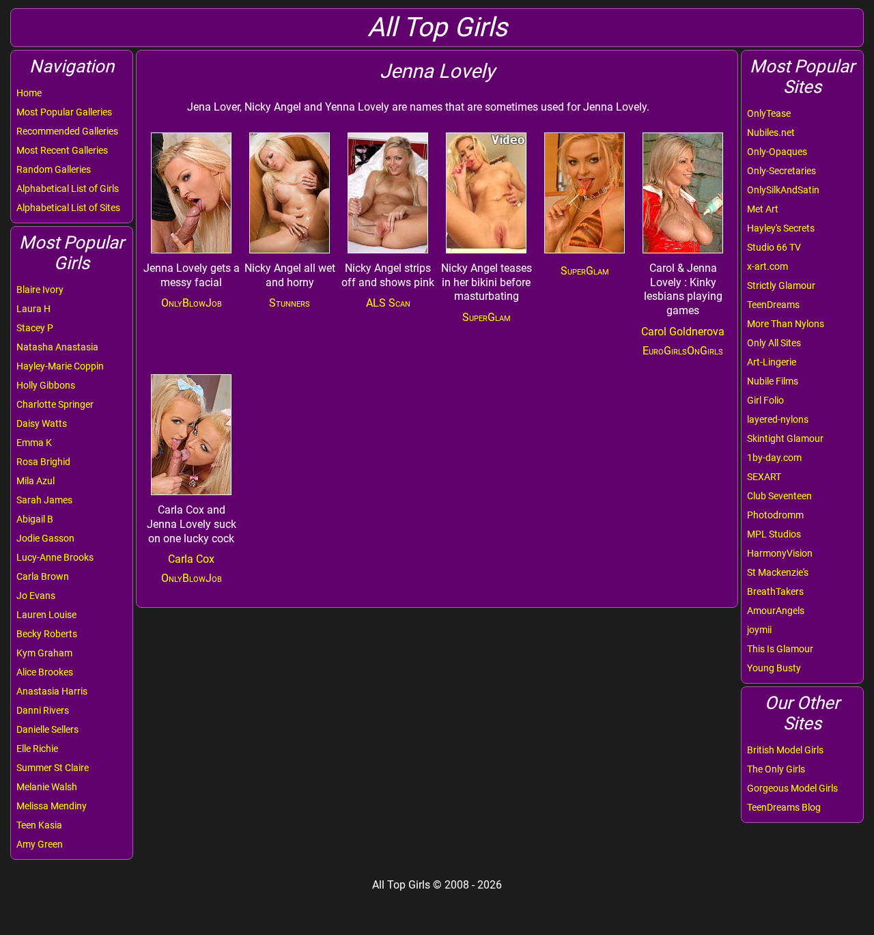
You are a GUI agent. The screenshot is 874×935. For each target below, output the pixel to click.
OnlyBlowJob (191, 302)
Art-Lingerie (771, 362)
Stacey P (34, 327)
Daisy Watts (41, 423)
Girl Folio (765, 400)
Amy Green (39, 844)
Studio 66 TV (774, 247)
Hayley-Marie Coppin (60, 366)
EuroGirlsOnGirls (683, 350)
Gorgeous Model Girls (792, 788)
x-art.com (767, 266)
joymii (759, 629)
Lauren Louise (46, 614)
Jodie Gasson (45, 538)
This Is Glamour (780, 648)
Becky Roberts (46, 633)
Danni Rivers (42, 710)
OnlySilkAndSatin (783, 189)
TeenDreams (773, 304)
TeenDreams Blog (784, 807)
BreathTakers (775, 591)
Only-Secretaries (781, 170)
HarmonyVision (780, 553)
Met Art (762, 209)
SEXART (764, 476)
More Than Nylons (785, 323)
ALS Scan (388, 302)
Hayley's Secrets (781, 228)
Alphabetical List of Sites (68, 207)
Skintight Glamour (785, 438)
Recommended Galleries (67, 131)
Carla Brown (42, 576)
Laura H (33, 308)
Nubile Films (772, 381)
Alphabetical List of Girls (67, 188)
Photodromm (775, 515)
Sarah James (44, 499)
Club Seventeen (779, 495)
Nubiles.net (771, 132)
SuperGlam (486, 317)
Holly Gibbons (45, 385)
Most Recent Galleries (62, 150)
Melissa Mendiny (51, 805)
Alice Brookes (44, 672)
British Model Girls (785, 749)
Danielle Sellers (47, 729)
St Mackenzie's (777, 572)
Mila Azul (35, 480)
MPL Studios (774, 534)
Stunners (289, 302)
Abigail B (34, 519)
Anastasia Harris (51, 691)
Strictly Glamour (781, 285)
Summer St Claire (52, 767)
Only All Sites (774, 342)
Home (29, 92)
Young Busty (774, 667)
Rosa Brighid (43, 461)
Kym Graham (44, 652)
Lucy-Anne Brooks (55, 557)
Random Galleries (53, 169)
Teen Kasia (39, 825)
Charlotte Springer (55, 404)
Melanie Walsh (46, 786)
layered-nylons (777, 419)
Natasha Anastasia (57, 346)
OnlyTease (769, 113)
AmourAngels (775, 610)
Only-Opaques (777, 151)
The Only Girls (776, 769)
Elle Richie (37, 748)
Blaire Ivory (40, 289)
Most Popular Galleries (64, 112)
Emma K (34, 442)
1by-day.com (774, 457)
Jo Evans (35, 595)
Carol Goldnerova (682, 331)
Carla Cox (191, 559)
